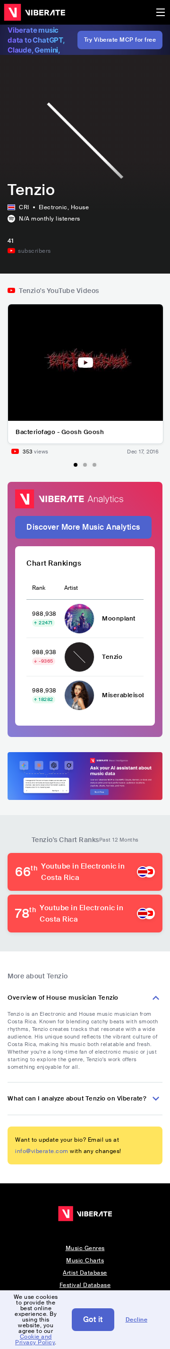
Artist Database (85, 1273)
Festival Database (85, 1285)
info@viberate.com (41, 1151)
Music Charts (85, 1260)
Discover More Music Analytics (83, 527)
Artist (71, 588)
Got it (93, 1319)
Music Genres (85, 1248)
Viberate (34, 12)
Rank (38, 588)
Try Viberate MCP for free (120, 40)
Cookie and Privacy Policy (35, 1339)
